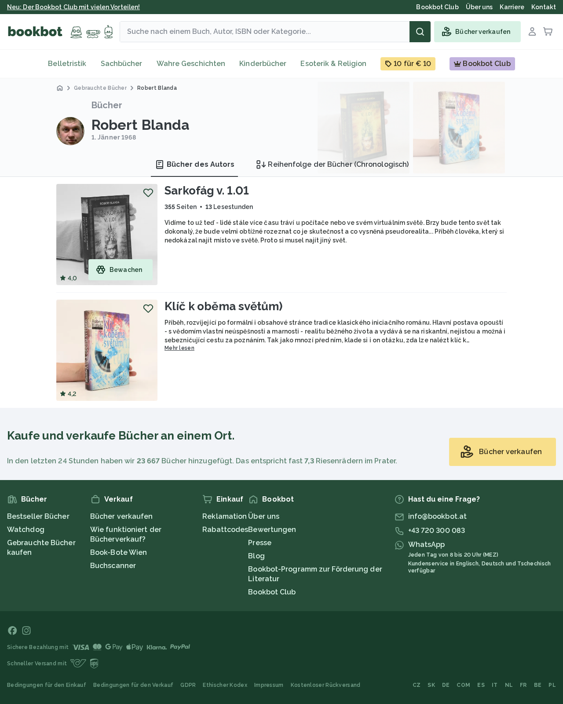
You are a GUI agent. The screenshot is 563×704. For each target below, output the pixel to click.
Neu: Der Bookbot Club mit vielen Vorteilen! (73, 7)
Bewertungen (272, 529)
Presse (259, 543)
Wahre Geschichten (191, 63)
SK (431, 685)
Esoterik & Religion (333, 63)
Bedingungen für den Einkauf (46, 685)
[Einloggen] (532, 32)
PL (552, 685)
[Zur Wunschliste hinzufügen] (148, 193)
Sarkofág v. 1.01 (207, 190)
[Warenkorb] (548, 32)
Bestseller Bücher (38, 516)
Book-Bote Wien (118, 552)
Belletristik (67, 63)
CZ (417, 685)
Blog (256, 556)
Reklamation (224, 516)
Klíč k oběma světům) (223, 306)
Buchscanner (113, 565)
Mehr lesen (179, 348)
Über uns (263, 516)
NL (509, 685)
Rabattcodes (225, 529)
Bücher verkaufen (121, 516)
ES (481, 685)
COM (463, 685)
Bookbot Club (272, 592)
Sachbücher (122, 63)
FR (523, 685)
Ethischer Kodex (225, 685)
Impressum (269, 685)
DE (446, 685)
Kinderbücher (262, 63)
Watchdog (25, 529)
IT (495, 685)
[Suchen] (420, 31)
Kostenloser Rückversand (326, 685)
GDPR (188, 685)
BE (538, 685)
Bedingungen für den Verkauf (133, 685)
